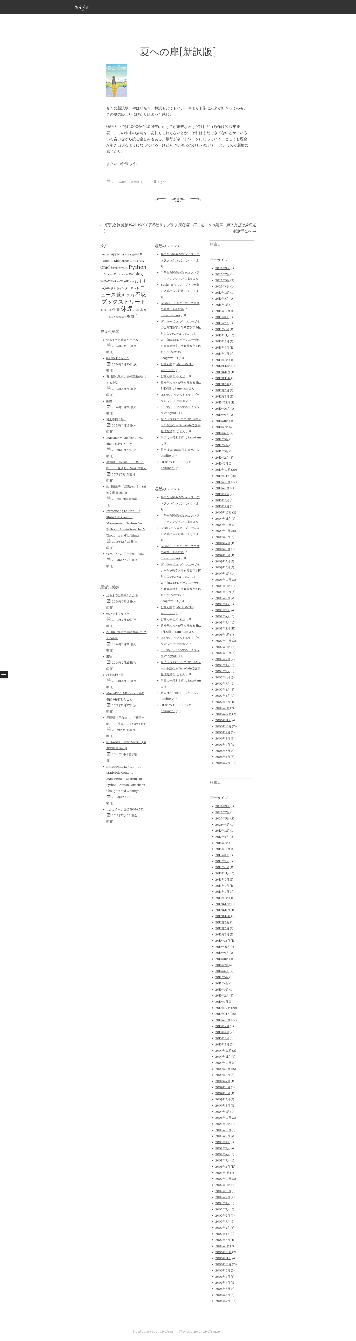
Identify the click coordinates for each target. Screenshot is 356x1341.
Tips (117, 274)
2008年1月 (222, 634)
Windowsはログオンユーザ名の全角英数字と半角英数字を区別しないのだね (181, 327)
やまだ (180, 376)
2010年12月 (223, 470)
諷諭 (109, 401)
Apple (115, 254)
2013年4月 (222, 347)
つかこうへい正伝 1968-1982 (125, 554)
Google (108, 261)
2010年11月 (222, 476)
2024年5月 (222, 280)
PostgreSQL (120, 267)
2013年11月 (222, 335)
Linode (125, 260)
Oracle (106, 267)
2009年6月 (222, 549)
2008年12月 (223, 580)
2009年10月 (223, 525)
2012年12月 (223, 366)
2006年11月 (223, 720)
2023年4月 (222, 286)
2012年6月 (222, 384)
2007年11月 (223, 647)
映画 (118, 316)
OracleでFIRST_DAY (174, 462)
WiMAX (105, 281)
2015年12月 (222, 311)
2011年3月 (222, 451)
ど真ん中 (166, 364)
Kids (117, 261)
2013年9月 (222, 341)
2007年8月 (222, 665)
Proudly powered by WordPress (153, 1331)
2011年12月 (222, 402)
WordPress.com (212, 1331)
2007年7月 (222, 671)
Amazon (106, 254)
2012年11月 (222, 372)
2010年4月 (222, 494)
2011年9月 (222, 415)
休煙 (127, 309)
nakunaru (168, 468)
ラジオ (131, 295)
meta (141, 261)
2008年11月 (223, 586)
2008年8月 (222, 604)
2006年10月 (223, 726)
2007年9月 (222, 659)
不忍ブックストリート (123, 298)
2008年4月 (222, 616)
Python (137, 267)
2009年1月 (222, 573)
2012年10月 (223, 378)
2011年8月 (222, 421)
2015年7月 (222, 323)
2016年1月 (222, 305)
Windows (115, 281)
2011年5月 (222, 439)
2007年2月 (222, 702)
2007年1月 (222, 708)
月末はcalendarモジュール (178, 449)
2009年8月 (222, 537)
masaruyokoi (170, 315)
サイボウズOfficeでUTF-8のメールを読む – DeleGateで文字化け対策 (181, 425)
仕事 (116, 309)
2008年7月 (222, 610)
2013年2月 (222, 354)
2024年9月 (222, 268)
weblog (136, 273)
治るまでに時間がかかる (122, 340)
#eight (81, 7)
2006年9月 (222, 732)
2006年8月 (222, 738)
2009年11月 (223, 518)
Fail (137, 254)
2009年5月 (222, 555)
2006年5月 (222, 757)
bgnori (172, 413)
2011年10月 (222, 408)
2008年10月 (223, 592)
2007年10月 (223, 653)
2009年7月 (222, 543)
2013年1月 (222, 360)
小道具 (138, 310)
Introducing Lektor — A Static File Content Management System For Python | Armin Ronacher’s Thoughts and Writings (125, 523)
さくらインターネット (124, 288)
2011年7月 (222, 427)
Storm (108, 274)
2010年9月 (222, 488)
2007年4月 (222, 689)
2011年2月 (222, 457)
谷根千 (132, 316)
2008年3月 (222, 622)
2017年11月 (222, 292)
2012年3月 (222, 396)
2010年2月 (222, 506)
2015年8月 (222, 317)
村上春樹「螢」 (116, 419)
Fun (142, 254)
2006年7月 (222, 744)
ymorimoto (176, 401)
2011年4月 (222, 445)
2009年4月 (222, 561)
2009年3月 (222, 567)
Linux (134, 261)
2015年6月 (222, 329)
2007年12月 (223, 641)
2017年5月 (222, 298)
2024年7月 (222, 274)
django (131, 254)
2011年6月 (222, 433)
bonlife (166, 456)
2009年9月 (222, 531)
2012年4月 (222, 390)
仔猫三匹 (106, 310)
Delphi (124, 254)
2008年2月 (222, 628)
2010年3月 (222, 500)
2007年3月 (222, 696)
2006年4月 (222, 763)
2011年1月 (221, 463)
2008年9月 (222, 598)
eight (162, 182)
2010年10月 (222, 482)
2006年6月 (222, 751)
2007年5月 (222, 683)
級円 (124, 316)
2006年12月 (223, 714)
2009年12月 (223, 512)
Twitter (124, 274)
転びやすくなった (117, 358)
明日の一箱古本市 (172, 437)
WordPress (127, 281)
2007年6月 (222, 677)
